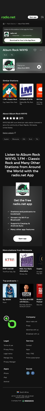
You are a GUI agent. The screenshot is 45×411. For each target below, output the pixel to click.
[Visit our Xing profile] (33, 373)
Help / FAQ (30, 353)
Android (6, 381)
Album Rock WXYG (24, 68)
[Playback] (39, 67)
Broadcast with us (32, 334)
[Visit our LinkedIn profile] (28, 373)
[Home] (4, 24)
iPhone (6, 373)
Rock (5, 55)
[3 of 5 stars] (10, 118)
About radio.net (31, 321)
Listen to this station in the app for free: (18, 29)
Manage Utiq (8, 358)
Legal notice (8, 353)
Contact (29, 345)
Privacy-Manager (10, 362)
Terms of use (8, 345)
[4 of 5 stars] (14, 118)
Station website (8, 133)
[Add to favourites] (35, 50)
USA (24, 139)
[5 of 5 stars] (17, 118)
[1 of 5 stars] (4, 118)
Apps (28, 349)
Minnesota (15, 139)
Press (28, 326)
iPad (5, 377)
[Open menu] (42, 17)
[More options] (41, 50)
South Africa (23, 392)
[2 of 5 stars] (7, 118)
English (6, 139)
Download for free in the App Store (22, 40)
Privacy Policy (8, 349)
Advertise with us (32, 330)
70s (12, 55)
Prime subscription (33, 358)
